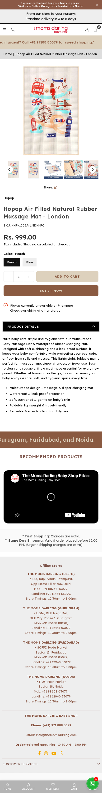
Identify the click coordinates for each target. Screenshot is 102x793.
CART (74, 788)
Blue (29, 262)
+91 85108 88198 (54, 623)
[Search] (13, 29)
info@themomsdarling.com (56, 735)
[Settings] (87, 29)
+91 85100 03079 (54, 657)
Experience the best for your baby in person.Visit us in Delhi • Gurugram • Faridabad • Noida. (51, 5)
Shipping (29, 244)
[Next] (92, 169)
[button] (95, 29)
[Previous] (9, 169)
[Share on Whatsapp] (56, 187)
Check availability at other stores (35, 310)
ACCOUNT (28, 788)
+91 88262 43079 (54, 589)
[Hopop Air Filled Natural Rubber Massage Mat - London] (13, 169)
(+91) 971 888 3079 (57, 725)
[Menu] (4, 29)
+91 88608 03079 (55, 691)
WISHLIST (53, 788)
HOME (7, 788)
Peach (12, 262)
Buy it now (51, 290)
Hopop (9, 198)
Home (8, 54)
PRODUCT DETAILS (23, 326)
